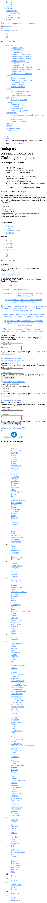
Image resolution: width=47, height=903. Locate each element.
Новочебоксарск (17, 700)
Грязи (13, 526)
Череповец (15, 867)
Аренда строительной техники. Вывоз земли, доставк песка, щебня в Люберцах (23, 315)
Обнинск (14, 718)
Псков (13, 752)
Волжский (15, 513)
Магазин (9, 8)
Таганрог (14, 820)
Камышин (15, 594)
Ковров (14, 607)
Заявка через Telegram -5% (14, 358)
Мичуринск (15, 652)
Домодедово (16, 542)
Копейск (14, 613)
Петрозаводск (16, 744)
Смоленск (15, 800)
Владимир (15, 507)
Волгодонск (15, 511)
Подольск (15, 748)
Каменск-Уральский (19, 592)
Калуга (13, 589)
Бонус (6, 28)
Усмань (14, 841)
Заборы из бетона (18, 71)
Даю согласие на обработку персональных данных (24, 351)
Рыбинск (14, 770)
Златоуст (14, 568)
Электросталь (16, 885)
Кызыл (13, 633)
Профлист (15, 106)
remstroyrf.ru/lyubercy (23, 325)
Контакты (10, 19)
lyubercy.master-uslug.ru (23, 310)
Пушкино (15, 754)
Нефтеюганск (16, 678)
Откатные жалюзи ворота (21, 80)
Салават (14, 776)
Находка (14, 672)
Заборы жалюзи (17, 48)
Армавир (14, 461)
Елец (13, 548)
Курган (14, 629)
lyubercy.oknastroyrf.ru (36, 331)
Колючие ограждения (19, 111)
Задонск (14, 563)
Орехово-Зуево (17, 731)
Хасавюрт (15, 854)
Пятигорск (15, 757)
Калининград (16, 587)
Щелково (14, 880)
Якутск (14, 898)
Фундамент (10, 97)
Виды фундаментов (19, 100)
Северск (14, 791)
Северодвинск (16, 789)
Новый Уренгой (17, 707)
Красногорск (16, 620)
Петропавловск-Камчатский (22, 746)
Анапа (13, 455)
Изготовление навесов (20, 91)
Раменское (15, 761)
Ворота (9, 4)
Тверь (13, 824)
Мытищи (14, 661)
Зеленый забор (17, 50)
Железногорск (16, 557)
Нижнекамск (16, 683)
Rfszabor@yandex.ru (9, 30)
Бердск (13, 485)
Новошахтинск (17, 705)
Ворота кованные (18, 87)
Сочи (13, 802)
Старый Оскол (17, 807)
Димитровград (17, 537)
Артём (13, 464)
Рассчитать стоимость (10, 275)
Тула (12, 830)
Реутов (13, 763)
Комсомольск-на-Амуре (20, 611)
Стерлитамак (16, 809)
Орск (13, 733)
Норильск (15, 711)
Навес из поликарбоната (21, 95)
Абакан (14, 448)
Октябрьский (16, 722)
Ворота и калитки (18, 78)
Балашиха (15, 477)
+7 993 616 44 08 (8, 41)
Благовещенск (16, 492)
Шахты (14, 876)
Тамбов (14, 822)
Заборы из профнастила (20, 54)
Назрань (14, 668)
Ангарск (14, 457)
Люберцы (7, 26)
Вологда (14, 516)
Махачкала (15, 648)
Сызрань (14, 813)
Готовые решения (13, 13)
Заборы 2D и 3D (17, 65)
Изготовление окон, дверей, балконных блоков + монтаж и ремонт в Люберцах (23, 330)
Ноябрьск (14, 713)
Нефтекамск (16, 676)
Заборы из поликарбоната (21, 74)
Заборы (9, 2)
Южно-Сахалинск (18, 893)
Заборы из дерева (18, 61)
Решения (9, 124)
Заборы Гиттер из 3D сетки (22, 67)
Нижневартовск (17, 681)
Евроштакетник (17, 104)
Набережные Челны (19, 665)
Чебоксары (15, 863)
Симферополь (16, 798)
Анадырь (14, 453)
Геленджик (15, 522)
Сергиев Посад (17, 794)
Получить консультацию (11, 424)
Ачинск (14, 470)
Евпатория (15, 546)
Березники (15, 487)
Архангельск (16, 466)
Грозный (14, 524)
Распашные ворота (18, 82)
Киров (13, 602)
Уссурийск (15, 843)
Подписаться (6, 396)
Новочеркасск (16, 702)
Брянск (13, 496)
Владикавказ (16, 505)
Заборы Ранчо (16, 52)
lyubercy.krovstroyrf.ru (28, 302)
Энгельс (14, 889)
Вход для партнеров (9, 285)
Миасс (13, 650)
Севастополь (16, 787)
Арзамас (14, 459)
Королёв (14, 616)
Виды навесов (16, 93)
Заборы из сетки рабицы (21, 58)
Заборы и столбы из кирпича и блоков (26, 69)
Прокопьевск (16, 750)
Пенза (13, 737)
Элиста (14, 887)
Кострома (14, 618)
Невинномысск (17, 674)
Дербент (14, 533)
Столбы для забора (18, 121)
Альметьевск (16, 451)
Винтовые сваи (17, 108)
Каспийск (15, 596)
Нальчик (14, 670)
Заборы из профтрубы (20, 63)
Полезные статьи (13, 17)
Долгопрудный (17, 540)
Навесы (9, 6)
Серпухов (15, 796)
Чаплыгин (15, 861)
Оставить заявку (8, 211)
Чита (13, 872)
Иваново (14, 572)
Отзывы (9, 15)
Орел (13, 726)
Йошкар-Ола (16, 581)
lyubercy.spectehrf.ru (35, 317)
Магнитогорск (17, 644)
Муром (13, 659)
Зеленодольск (16, 566)
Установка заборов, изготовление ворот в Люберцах (22, 293)
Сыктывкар (15, 815)
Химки (13, 856)
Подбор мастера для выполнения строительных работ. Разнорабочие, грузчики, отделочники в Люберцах (23, 307)
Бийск (13, 490)
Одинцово (15, 720)
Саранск (14, 783)
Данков (14, 531)
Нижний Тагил (17, 687)
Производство (11, 11)
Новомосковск (17, 694)
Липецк (14, 637)
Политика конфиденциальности (14, 289)
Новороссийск (17, 696)
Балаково (14, 474)
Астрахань (15, 468)
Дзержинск (15, 535)
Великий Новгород (19, 500)
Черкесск (14, 870)
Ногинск (14, 709)
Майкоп (14, 646)
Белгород (14, 483)
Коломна (14, 609)
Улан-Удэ (14, 837)
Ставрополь (15, 804)
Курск (13, 631)
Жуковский (15, 559)
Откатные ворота (18, 84)
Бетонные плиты (17, 119)
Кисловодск (15, 605)
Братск (13, 494)
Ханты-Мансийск (18, 852)
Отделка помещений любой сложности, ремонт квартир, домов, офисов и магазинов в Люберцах (23, 322)
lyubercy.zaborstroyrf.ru (23, 296)
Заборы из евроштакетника (22, 56)
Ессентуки (15, 553)
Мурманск (15, 657)
